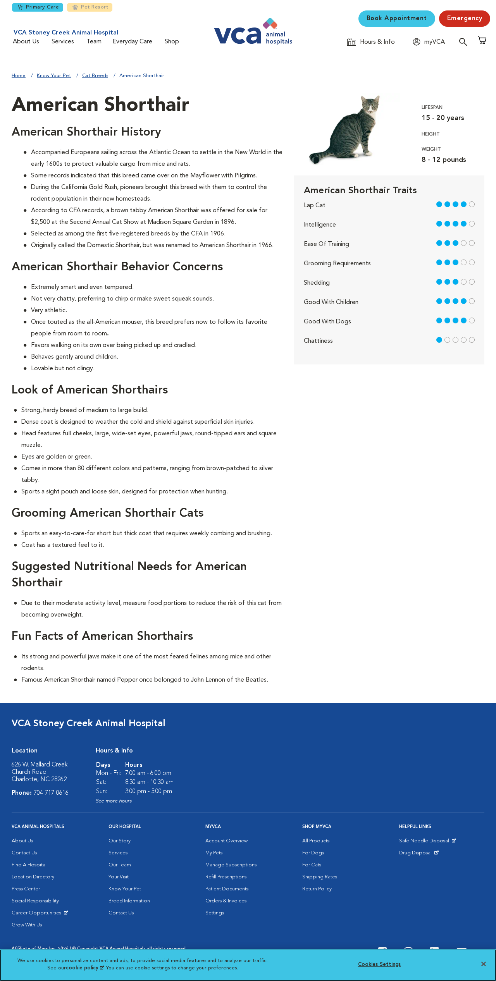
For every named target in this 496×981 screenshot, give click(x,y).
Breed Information (129, 901)
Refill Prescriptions (225, 877)
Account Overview (226, 841)
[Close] (483, 963)
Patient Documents (226, 889)
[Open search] (465, 41)
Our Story (119, 841)
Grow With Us (27, 925)
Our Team (119, 865)
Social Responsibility (35, 901)
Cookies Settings (379, 964)
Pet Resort (94, 7)
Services (63, 42)
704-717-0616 (51, 793)
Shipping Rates (319, 877)
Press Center (26, 889)
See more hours (114, 801)
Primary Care (42, 7)
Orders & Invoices (225, 901)
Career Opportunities (38, 915)
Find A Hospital (29, 865)
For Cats (311, 865)
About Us (26, 42)
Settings (214, 913)
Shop (172, 42)
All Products (315, 841)
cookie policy (85, 968)
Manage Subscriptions (231, 865)
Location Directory (33, 877)
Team (94, 42)
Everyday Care (132, 42)
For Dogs (313, 853)
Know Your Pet (54, 75)
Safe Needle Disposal (425, 842)
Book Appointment (397, 18)
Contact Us (24, 853)
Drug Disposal (418, 854)
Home (19, 75)
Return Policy (317, 889)
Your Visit (118, 877)
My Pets (213, 853)
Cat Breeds (95, 75)
